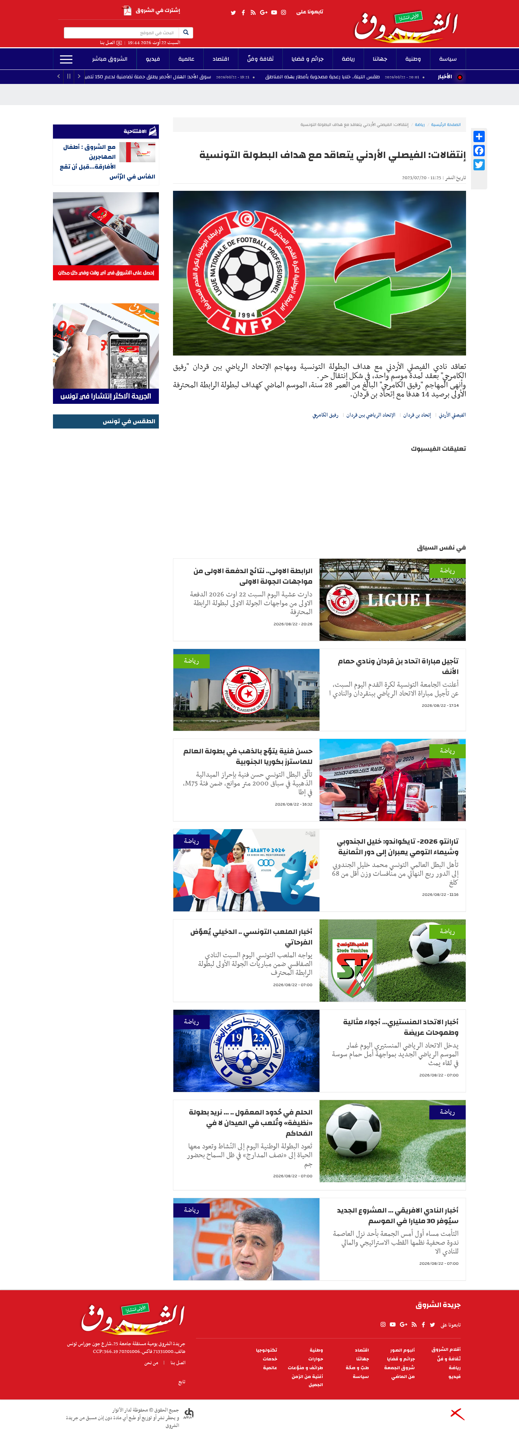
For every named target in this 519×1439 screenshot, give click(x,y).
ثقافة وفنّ (260, 59)
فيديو (153, 59)
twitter (233, 12)
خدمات (270, 1359)
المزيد (66, 59)
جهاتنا (380, 59)
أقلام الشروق (446, 1350)
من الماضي (403, 1377)
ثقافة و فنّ (449, 1359)
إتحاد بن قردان (417, 415)
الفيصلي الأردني (452, 415)
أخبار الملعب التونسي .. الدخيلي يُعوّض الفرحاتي (251, 937)
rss (253, 12)
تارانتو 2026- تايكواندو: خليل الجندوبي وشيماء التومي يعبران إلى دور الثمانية (398, 846)
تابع (181, 1382)
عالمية (186, 59)
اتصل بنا (107, 42)
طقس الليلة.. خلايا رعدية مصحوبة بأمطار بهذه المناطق (389, 76)
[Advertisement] (106, 536)
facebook (243, 12)
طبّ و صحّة (357, 1368)
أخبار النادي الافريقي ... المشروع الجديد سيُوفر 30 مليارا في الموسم (398, 1215)
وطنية (413, 59)
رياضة (348, 59)
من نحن (151, 1363)
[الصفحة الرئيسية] (409, 21)
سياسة (448, 59)
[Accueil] (130, 1317)
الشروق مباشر (109, 59)
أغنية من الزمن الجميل (307, 1381)
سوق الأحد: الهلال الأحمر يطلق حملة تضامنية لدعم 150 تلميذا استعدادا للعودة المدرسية (183, 76)
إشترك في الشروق (158, 10)
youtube (274, 12)
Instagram (283, 12)
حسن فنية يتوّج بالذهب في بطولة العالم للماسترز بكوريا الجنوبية (247, 756)
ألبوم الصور (402, 1350)
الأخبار (445, 76)
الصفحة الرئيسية (446, 124)
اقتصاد (221, 59)
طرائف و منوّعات (305, 1368)
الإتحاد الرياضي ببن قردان (370, 415)
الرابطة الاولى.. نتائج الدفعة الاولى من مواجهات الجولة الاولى (252, 576)
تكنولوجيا (266, 1350)
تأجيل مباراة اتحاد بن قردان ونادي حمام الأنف (398, 666)
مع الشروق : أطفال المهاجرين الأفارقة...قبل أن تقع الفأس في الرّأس (107, 161)
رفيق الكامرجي (325, 415)
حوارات (315, 1359)
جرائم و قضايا (308, 59)
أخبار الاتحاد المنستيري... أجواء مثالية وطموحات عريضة (401, 1027)
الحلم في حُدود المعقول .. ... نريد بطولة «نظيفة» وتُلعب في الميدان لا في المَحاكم (250, 1123)
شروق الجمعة (399, 1368)
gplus (263, 12)
